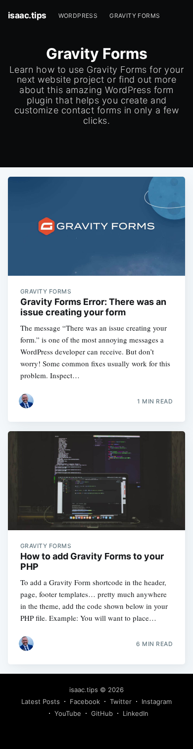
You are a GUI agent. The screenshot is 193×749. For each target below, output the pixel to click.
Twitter (121, 701)
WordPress (78, 15)
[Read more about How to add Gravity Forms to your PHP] (97, 480)
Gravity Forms (134, 15)
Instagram (157, 701)
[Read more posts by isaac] (26, 401)
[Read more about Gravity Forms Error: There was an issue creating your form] (97, 226)
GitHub (102, 713)
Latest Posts (40, 701)
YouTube (67, 713)
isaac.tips (27, 15)
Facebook (85, 701)
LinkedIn (135, 713)
